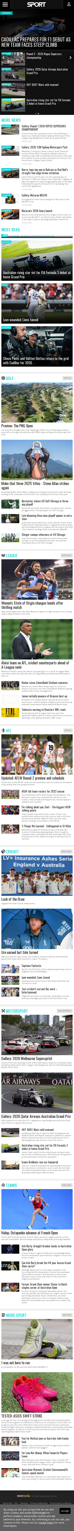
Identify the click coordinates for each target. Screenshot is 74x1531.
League (11, 555)
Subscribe (7, 1503)
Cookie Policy (46, 1522)
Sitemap (24, 1503)
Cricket (12, 851)
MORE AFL (68, 730)
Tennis (11, 1185)
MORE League (66, 555)
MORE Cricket (66, 851)
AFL (8, 730)
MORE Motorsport (64, 1010)
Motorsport (17, 1011)
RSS (16, 1503)
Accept (65, 1511)
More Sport (16, 1315)
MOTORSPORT (6, 126)
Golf (10, 378)
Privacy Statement (38, 1503)
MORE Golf (67, 378)
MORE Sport (67, 1315)
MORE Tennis (66, 1185)
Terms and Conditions (60, 1503)
